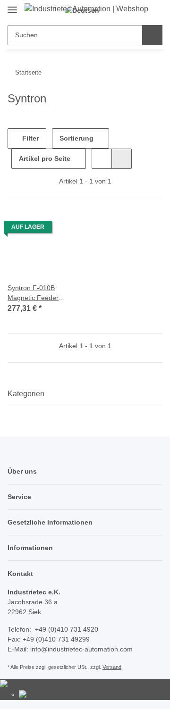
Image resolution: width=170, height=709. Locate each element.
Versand (111, 667)
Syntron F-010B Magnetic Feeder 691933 (33, 293)
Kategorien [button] (26, 394)
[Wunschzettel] (138, 10)
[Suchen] (152, 35)
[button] (102, 159)
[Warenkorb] (153, 10)
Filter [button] (29, 138)
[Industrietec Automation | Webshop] (86, 9)
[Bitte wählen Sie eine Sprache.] (16, 684)
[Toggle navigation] (12, 6)
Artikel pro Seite (44, 158)
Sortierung (77, 138)
